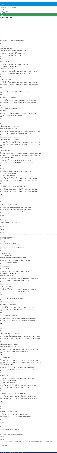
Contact (3, 12)
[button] (0, 240)
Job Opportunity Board (4, 445)
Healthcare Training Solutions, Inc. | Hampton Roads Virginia (7, 0)
